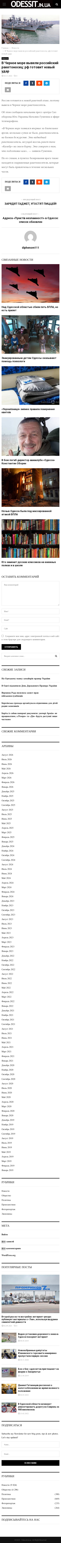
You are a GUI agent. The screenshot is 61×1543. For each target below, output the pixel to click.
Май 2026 (6, 768)
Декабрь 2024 (8, 846)
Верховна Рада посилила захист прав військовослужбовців (20, 694)
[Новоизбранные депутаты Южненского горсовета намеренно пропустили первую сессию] (9, 1354)
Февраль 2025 (8, 837)
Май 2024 (6, 878)
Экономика (7, 1213)
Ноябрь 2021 (7, 1014)
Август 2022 (7, 973)
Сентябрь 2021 (8, 1024)
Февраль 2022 (8, 1001)
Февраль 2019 (8, 1165)
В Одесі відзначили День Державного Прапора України (29, 685)
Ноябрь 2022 (7, 960)
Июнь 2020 (7, 1092)
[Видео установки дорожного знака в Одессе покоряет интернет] (9, 1338)
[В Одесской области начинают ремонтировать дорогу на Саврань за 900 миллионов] (9, 1407)
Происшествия (8, 1204)
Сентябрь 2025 (8, 804)
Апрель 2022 (7, 992)
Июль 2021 (7, 1033)
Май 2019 (6, 1151)
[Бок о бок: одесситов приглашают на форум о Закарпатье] (9, 1372)
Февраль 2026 (8, 782)
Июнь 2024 (7, 873)
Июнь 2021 (7, 1037)
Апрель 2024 (7, 882)
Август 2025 (7, 809)
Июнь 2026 (7, 764)
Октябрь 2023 (8, 910)
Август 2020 (7, 1083)
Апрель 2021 (7, 1046)
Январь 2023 (7, 951)
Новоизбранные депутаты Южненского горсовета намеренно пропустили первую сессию (37, 1353)
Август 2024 (7, 864)
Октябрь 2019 (8, 1129)
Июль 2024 (7, 868)
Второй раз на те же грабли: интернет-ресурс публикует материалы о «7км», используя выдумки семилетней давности (30, 1319)
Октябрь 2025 (8, 800)
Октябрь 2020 (8, 1074)
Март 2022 (6, 996)
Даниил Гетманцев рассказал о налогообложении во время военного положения (38, 1388)
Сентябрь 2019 (8, 1133)
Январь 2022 (7, 1005)
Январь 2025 (7, 841)
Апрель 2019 (7, 1156)
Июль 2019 (7, 1142)
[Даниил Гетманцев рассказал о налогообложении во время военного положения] (9, 1389)
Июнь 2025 (7, 818)
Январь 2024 (7, 896)
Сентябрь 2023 (8, 914)
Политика (6, 1199)
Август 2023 (7, 919)
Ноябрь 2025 (7, 795)
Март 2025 (6, 832)
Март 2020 (6, 1106)
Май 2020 (6, 1097)
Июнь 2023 (7, 928)
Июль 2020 (7, 1088)
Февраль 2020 (8, 1110)
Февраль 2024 (8, 891)
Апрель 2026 (7, 773)
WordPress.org (8, 1255)
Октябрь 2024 (8, 855)
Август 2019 (7, 1138)
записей (8, 1241)
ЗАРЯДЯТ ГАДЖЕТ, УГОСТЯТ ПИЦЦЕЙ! (31, 203)
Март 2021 (6, 1051)
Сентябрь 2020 (8, 1078)
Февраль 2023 (8, 946)
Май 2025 (6, 823)
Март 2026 (6, 777)
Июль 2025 (7, 814)
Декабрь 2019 (8, 1119)
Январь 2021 (7, 1060)
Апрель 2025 (7, 827)
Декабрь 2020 (8, 1065)
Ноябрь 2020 (7, 1069)
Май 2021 (6, 1042)
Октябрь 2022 (8, 964)
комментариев (11, 1248)
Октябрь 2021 (8, 1019)
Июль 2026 (7, 759)
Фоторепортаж (8, 1209)
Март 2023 (6, 941)
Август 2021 (7, 1028)
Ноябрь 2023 (7, 905)
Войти (5, 1234)
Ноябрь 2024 (7, 850)
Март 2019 (6, 1161)
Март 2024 (6, 887)
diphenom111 (30, 247)
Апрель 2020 (7, 1101)
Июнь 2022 (7, 983)
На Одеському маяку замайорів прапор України (26, 678)
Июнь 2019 (7, 1147)
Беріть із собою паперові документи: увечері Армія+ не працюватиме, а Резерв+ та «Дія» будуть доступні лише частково (29, 716)
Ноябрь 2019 (7, 1124)
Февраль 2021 (8, 1056)
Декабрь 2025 (8, 791)
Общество (6, 1195)
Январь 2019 (7, 1170)
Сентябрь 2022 (8, 969)
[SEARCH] (56, 656)
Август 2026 (7, 754)
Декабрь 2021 (8, 1010)
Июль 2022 (7, 978)
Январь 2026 (7, 786)
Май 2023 (6, 932)
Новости (5, 58)
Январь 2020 (7, 1115)
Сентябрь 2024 (8, 859)
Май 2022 (6, 987)
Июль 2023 (7, 923)
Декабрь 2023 (8, 900)
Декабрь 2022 (8, 955)
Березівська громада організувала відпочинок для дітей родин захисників (30, 704)
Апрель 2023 (7, 937)
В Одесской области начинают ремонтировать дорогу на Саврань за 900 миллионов (38, 1407)
